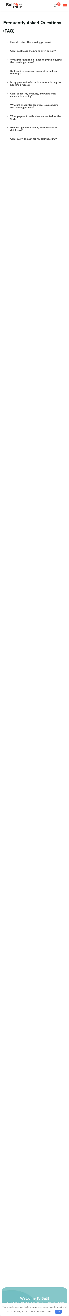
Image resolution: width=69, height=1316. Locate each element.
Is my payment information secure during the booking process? (35, 84)
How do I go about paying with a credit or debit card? (33, 129)
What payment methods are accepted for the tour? (35, 117)
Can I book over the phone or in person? (33, 51)
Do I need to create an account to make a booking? (33, 72)
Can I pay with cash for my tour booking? (33, 139)
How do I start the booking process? (30, 42)
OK (58, 1311)
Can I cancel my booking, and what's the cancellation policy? (33, 95)
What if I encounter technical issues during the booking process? (34, 106)
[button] (34, 42)
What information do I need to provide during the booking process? (36, 61)
